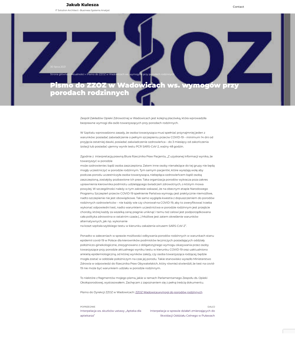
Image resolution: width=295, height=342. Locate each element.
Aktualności (77, 74)
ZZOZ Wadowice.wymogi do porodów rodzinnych (168, 292)
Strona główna (59, 74)
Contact (238, 6)
